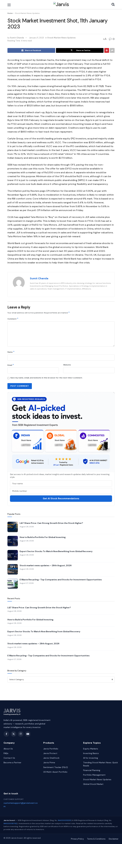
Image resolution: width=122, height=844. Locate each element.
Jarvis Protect (50, 753)
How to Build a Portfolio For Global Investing (43, 537)
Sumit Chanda (17, 37)
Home (10, 13)
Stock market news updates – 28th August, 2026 (46, 565)
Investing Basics (91, 753)
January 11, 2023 (36, 37)
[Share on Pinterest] (106, 50)
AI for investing (90, 758)
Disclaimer (113, 839)
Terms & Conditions (96, 839)
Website (67, 365)
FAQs (6, 753)
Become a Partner (12, 762)
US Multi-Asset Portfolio (55, 772)
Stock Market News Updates (27, 13)
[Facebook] (6, 734)
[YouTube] (28, 734)
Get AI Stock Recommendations (61, 498)
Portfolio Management (94, 775)
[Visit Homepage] (61, 4)
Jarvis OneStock (51, 758)
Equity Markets (90, 748)
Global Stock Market (93, 784)
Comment (12, 318)
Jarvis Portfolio (50, 748)
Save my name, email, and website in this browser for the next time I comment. (46, 378)
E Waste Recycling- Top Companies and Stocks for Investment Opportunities (61, 579)
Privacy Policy (77, 839)
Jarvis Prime (49, 762)
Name (11, 351)
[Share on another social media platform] (112, 50)
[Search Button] (113, 4)
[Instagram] (21, 734)
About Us (8, 748)
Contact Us (9, 758)
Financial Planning (91, 770)
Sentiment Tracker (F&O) (55, 767)
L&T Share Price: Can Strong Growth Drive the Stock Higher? (51, 523)
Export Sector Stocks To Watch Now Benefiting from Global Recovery (56, 551)
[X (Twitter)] (13, 734)
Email (10, 364)
